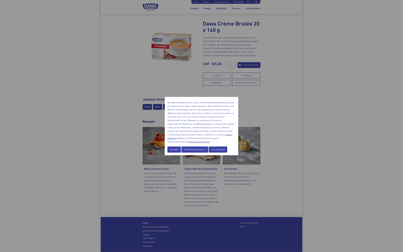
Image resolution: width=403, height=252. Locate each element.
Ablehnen (174, 149)
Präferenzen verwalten (195, 149)
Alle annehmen (218, 149)
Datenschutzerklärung (199, 141)
